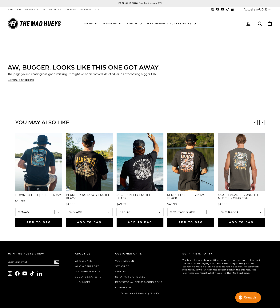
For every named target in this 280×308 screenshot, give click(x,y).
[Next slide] (262, 122)
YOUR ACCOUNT (125, 260)
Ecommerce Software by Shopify (140, 293)
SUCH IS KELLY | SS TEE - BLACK (135, 196)
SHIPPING (121, 271)
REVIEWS (70, 9)
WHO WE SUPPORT (87, 266)
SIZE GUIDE (15, 9)
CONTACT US (123, 287)
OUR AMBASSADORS (88, 271)
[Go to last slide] (255, 122)
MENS (89, 23)
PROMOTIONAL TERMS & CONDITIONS (138, 282)
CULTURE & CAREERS (88, 276)
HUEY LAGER (83, 282)
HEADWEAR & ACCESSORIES (170, 23)
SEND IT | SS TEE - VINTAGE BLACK (187, 196)
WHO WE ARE (83, 260)
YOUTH (132, 23)
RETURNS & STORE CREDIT (131, 276)
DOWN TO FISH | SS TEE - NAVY (38, 195)
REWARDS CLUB (35, 9)
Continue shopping (21, 80)
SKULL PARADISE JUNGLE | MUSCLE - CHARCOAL (238, 196)
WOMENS (110, 23)
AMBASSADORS (89, 9)
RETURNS (55, 9)
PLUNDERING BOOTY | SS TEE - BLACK (89, 196)
